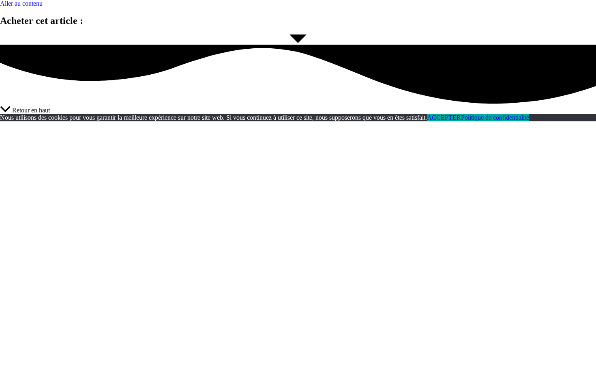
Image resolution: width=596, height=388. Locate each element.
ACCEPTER (444, 117)
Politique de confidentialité (495, 117)
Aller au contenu (21, 3)
